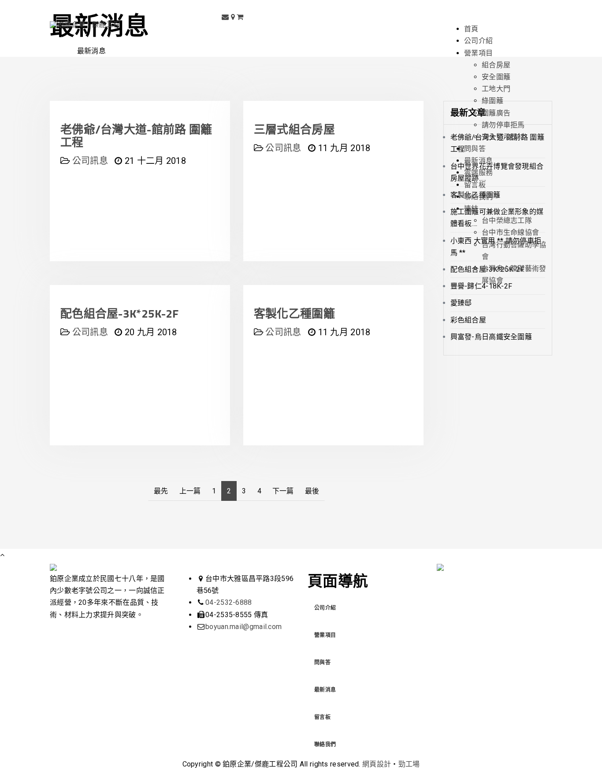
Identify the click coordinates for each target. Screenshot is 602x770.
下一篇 (283, 491)
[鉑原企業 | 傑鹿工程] (85, 24)
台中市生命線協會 (510, 232)
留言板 (322, 717)
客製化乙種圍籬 (294, 313)
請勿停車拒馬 (503, 125)
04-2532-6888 (228, 602)
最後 (312, 491)
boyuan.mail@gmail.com (243, 626)
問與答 (322, 662)
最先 (161, 491)
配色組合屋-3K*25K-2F (119, 313)
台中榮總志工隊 (507, 220)
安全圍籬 (496, 77)
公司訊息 (90, 332)
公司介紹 (325, 608)
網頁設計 (376, 764)
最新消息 (325, 690)
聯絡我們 (325, 744)
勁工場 (409, 764)
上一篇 (190, 491)
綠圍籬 (492, 100)
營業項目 (325, 635)
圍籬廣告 (496, 113)
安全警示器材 (503, 137)
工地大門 (496, 89)
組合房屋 (496, 65)
